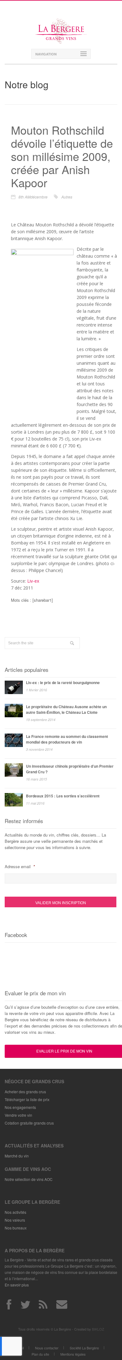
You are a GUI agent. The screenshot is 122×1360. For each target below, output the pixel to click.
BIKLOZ (98, 1329)
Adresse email (20, 866)
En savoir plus (17, 1284)
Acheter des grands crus (25, 1091)
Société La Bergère (84, 1347)
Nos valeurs (15, 1220)
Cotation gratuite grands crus (29, 1123)
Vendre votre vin (18, 1115)
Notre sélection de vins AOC (29, 1179)
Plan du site (40, 1354)
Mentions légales (73, 1354)
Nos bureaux (16, 1227)
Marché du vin (17, 1155)
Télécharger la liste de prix (27, 1099)
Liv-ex (33, 581)
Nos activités (15, 1212)
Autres (66, 196)
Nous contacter (46, 1347)
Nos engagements (20, 1107)
